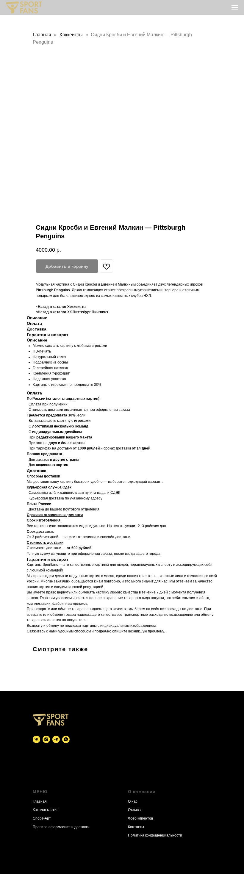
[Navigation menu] (235, 7)
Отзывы (134, 810)
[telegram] (56, 739)
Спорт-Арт (42, 818)
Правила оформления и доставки (61, 827)
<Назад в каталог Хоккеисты (61, 307)
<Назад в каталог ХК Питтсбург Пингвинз (72, 312)
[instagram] (46, 739)
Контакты (136, 827)
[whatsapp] (66, 739)
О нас (132, 801)
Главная (42, 34)
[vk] (36, 739)
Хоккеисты (71, 34)
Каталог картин (46, 810)
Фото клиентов (140, 818)
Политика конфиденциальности (155, 835)
